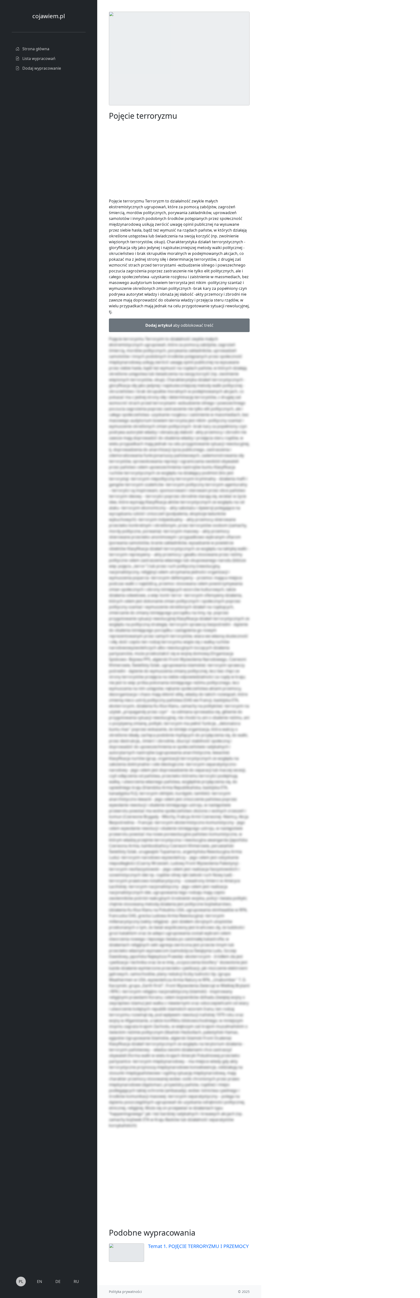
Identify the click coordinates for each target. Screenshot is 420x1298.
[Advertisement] (297, 84)
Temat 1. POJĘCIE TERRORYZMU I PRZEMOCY (198, 1246)
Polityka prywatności (125, 1291)
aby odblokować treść (179, 325)
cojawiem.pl (48, 16)
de (58, 1281)
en (39, 1281)
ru (76, 1281)
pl (21, 1281)
